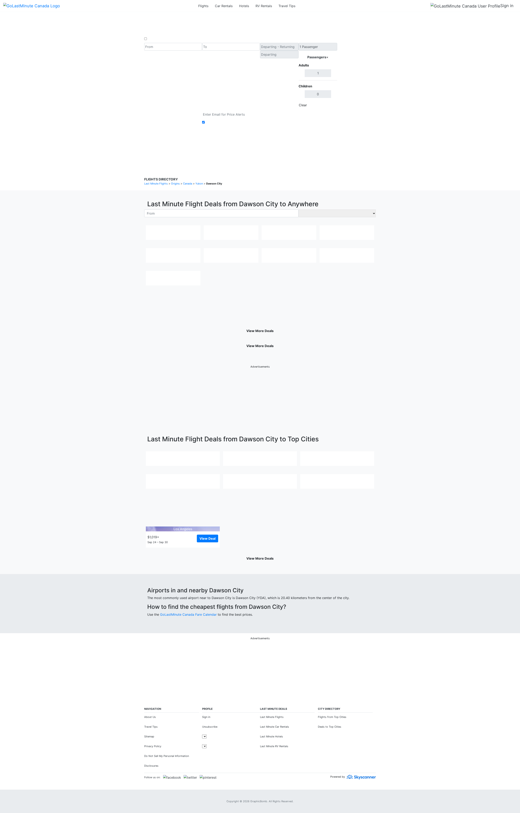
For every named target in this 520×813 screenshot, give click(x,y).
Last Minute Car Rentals (274, 726)
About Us (150, 717)
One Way (154, 39)
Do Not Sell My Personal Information (166, 756)
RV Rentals (264, 6)
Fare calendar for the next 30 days (171, 113)
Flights (203, 6)
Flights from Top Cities (332, 717)
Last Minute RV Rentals (274, 746)
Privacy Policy (250, 148)
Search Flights (356, 76)
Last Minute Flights (272, 717)
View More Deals (260, 331)
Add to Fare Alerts (220, 122)
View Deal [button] (207, 538)
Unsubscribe (209, 726)
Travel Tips (286, 6)
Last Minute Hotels (271, 736)
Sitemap (149, 736)
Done (330, 105)
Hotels (244, 6)
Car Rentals (224, 6)
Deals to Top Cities (329, 726)
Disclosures (270, 148)
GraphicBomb (258, 801)
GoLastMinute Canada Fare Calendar (188, 614)
